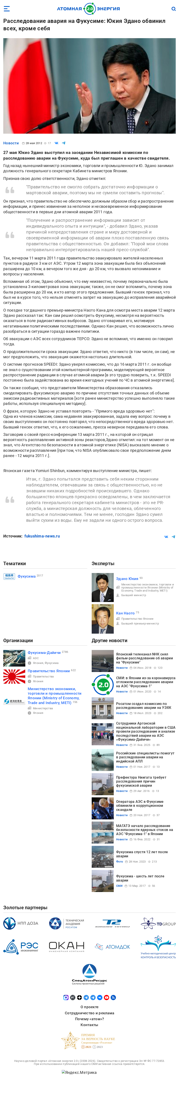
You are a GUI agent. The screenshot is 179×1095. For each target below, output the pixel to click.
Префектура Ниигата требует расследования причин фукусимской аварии (141, 781)
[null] (56, 143)
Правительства (43, 676)
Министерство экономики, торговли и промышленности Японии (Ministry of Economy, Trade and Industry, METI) (147, 587)
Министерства (43, 708)
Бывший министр (133, 595)
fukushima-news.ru (42, 536)
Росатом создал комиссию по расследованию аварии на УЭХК (143, 706)
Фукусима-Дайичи (44, 652)
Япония (38, 663)
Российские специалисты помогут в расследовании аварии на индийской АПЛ (145, 757)
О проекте (89, 1007)
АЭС (36, 658)
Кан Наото (125, 613)
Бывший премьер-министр (140, 623)
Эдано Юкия (127, 578)
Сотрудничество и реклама (89, 1013)
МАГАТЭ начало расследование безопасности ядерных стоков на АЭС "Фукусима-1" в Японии (144, 830)
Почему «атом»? (89, 1019)
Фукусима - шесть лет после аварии (140, 878)
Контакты (89, 1025)
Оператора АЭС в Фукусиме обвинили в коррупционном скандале (140, 806)
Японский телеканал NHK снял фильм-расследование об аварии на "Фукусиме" (144, 658)
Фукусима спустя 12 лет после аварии (142, 854)
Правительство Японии (137, 618)
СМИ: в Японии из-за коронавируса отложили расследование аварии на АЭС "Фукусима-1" (146, 682)
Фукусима (27, 576)
